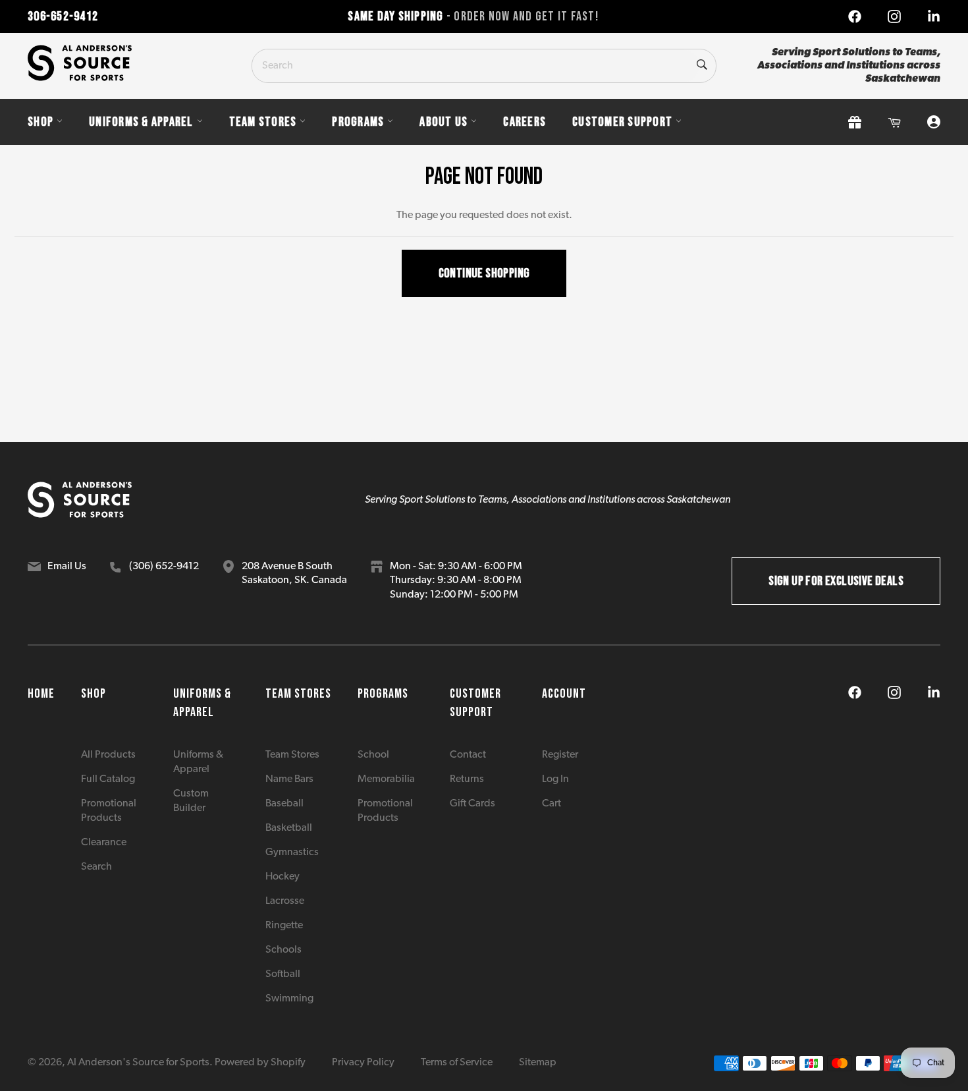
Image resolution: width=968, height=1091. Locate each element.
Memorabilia (386, 779)
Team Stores (263, 122)
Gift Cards (472, 803)
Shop (40, 122)
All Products (108, 755)
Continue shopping (484, 273)
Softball (282, 974)
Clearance (103, 842)
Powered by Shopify (260, 1062)
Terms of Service (457, 1062)
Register (560, 755)
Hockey (282, 877)
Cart (551, 803)
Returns (467, 779)
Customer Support (622, 122)
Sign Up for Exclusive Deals (835, 581)
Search (96, 867)
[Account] (933, 122)
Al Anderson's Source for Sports (138, 1062)
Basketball (288, 828)
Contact (468, 755)
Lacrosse (284, 901)
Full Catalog (108, 779)
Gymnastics (292, 852)
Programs (358, 122)
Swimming (289, 998)
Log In (555, 779)
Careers (524, 122)
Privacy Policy (363, 1062)
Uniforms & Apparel (141, 122)
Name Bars (289, 779)
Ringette (284, 925)
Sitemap (537, 1062)
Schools (283, 950)
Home (41, 694)
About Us (443, 122)
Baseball (284, 803)
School (373, 755)
